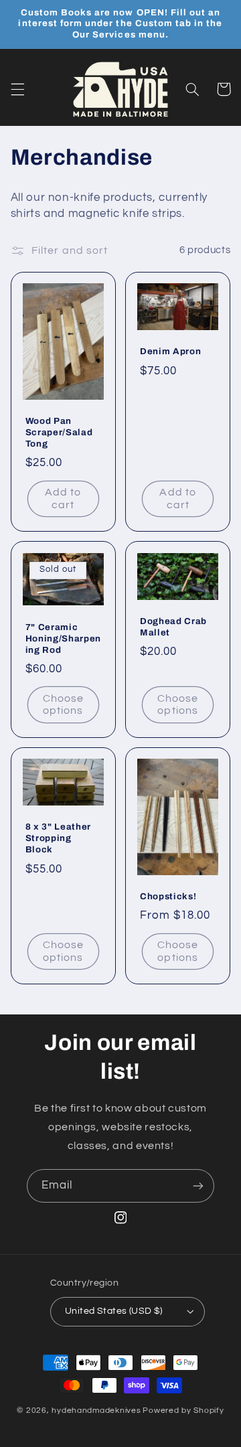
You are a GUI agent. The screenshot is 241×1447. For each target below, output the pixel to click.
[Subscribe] (198, 1185)
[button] (17, 89)
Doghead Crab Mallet (173, 626)
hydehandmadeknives (96, 1410)
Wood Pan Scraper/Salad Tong (59, 432)
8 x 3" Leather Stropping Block (58, 838)
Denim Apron (170, 351)
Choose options (63, 704)
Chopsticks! (168, 896)
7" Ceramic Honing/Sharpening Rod (63, 638)
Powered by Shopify (183, 1410)
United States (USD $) (114, 1311)
